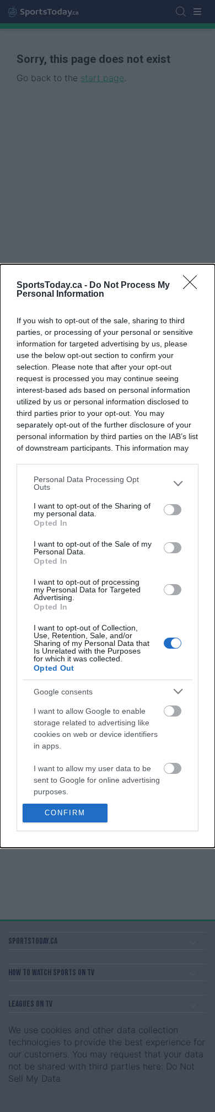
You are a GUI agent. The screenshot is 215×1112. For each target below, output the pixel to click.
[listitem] (107, 483)
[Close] (193, 285)
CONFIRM (65, 813)
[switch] (172, 509)
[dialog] (107, 556)
